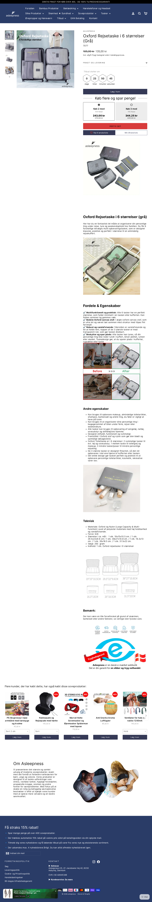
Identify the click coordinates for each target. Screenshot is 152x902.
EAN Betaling (77, 18)
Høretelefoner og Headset (96, 8)
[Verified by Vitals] (28, 896)
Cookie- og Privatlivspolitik (17, 874)
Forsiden (29, 8)
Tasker (105, 13)
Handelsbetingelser (14, 877)
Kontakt (93, 18)
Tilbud (60, 18)
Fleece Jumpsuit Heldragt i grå (25, 893)
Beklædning (70, 8)
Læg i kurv (17, 737)
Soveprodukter (86, 13)
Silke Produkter (33, 13)
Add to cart (115, 126)
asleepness (89, 31)
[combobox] (17, 731)
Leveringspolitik (12, 870)
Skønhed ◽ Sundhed (60, 13)
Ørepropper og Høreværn (38, 18)
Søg (6, 866)
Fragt (94, 55)
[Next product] (146, 715)
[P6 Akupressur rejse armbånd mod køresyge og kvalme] (17, 704)
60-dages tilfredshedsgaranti (18, 881)
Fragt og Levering (94, 63)
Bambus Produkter (49, 8)
